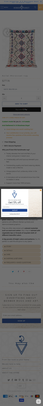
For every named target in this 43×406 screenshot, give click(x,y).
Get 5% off (14, 210)
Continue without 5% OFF (15, 214)
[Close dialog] (41, 190)
